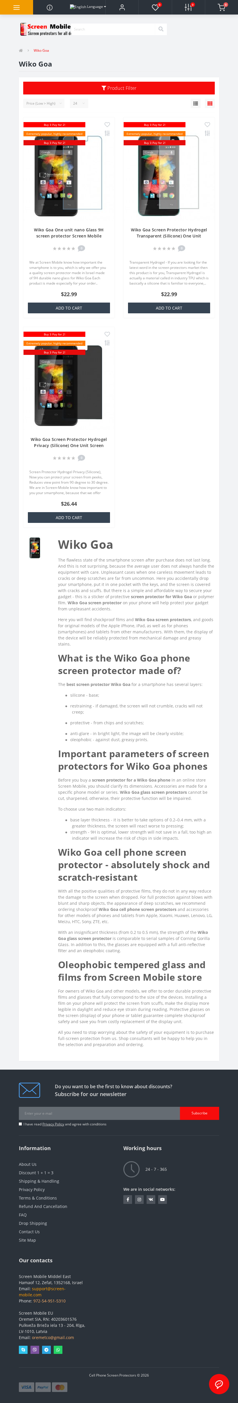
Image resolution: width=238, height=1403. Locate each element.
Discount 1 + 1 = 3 (36, 1172)
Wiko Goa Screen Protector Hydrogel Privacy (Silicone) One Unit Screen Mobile (69, 445)
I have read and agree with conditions (65, 1124)
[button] (121, 7)
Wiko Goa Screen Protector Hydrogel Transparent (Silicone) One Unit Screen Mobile (169, 236)
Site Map (27, 1240)
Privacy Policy (53, 1124)
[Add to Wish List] (107, 125)
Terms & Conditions (38, 1198)
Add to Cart (69, 308)
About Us (28, 1164)
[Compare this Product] (107, 134)
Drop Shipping (33, 1223)
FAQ (23, 1215)
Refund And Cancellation (43, 1206)
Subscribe (200, 1113)
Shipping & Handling (39, 1181)
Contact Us (29, 1231)
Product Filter (121, 88)
